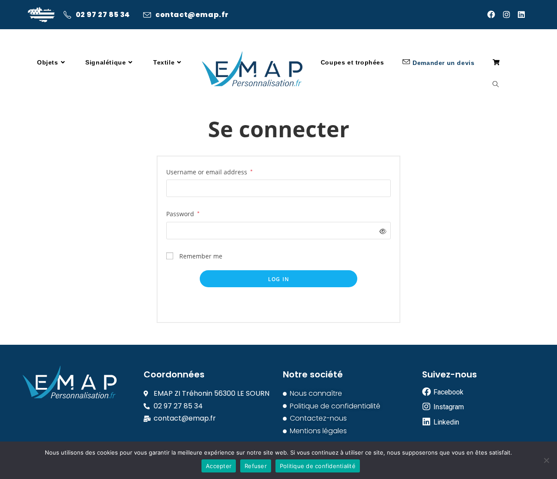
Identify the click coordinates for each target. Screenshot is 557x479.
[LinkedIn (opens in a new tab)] (523, 14)
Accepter (219, 465)
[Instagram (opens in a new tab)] (510, 14)
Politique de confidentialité (318, 465)
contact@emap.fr (192, 14)
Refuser (256, 465)
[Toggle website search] (495, 85)
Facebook (448, 392)
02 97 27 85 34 (103, 14)
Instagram (448, 407)
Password (183, 214)
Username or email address (209, 172)
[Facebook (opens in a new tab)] (495, 14)
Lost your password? (278, 304)
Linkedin (446, 422)
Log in (278, 279)
